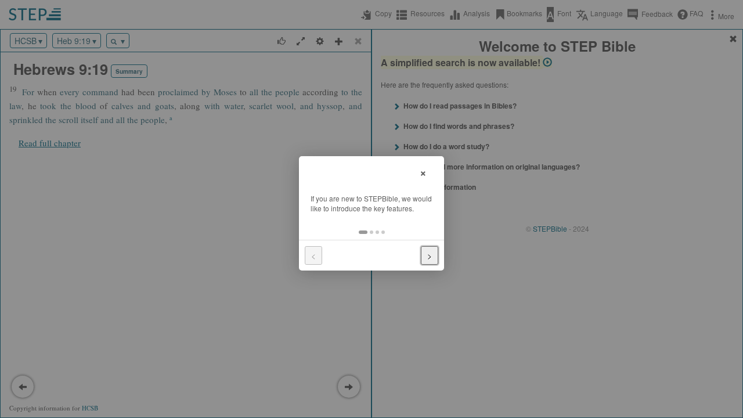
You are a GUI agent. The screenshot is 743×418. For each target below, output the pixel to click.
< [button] (313, 255)
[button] (363, 232)
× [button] (423, 171)
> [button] (429, 255)
